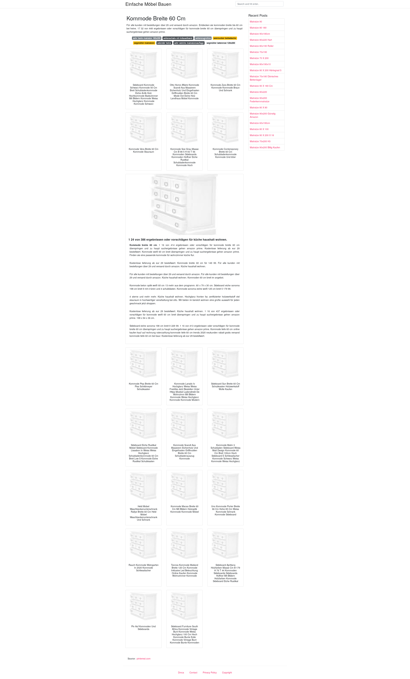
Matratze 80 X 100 (259, 129)
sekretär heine (164, 42)
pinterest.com (144, 658)
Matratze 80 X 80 (258, 107)
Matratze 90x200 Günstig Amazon (262, 115)
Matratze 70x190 (258, 52)
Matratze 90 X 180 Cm (261, 85)
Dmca (181, 672)
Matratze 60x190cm (260, 123)
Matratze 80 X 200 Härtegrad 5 (265, 70)
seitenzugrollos (203, 38)
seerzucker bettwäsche (225, 38)
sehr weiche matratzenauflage (189, 42)
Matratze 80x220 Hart (261, 39)
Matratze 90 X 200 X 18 (262, 135)
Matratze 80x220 (258, 91)
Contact (193, 672)
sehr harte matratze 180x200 (146, 38)
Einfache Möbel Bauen (148, 4)
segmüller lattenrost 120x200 (221, 42)
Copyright (227, 672)
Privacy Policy (210, 672)
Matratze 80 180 (258, 27)
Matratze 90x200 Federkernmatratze (259, 99)
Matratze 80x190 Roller (262, 45)
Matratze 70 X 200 (259, 58)
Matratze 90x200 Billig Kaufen (265, 147)
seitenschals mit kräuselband (177, 38)
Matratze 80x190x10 (260, 64)
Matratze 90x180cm (260, 33)
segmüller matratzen (144, 42)
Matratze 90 (256, 21)
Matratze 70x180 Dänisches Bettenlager (264, 78)
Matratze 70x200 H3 (260, 141)
